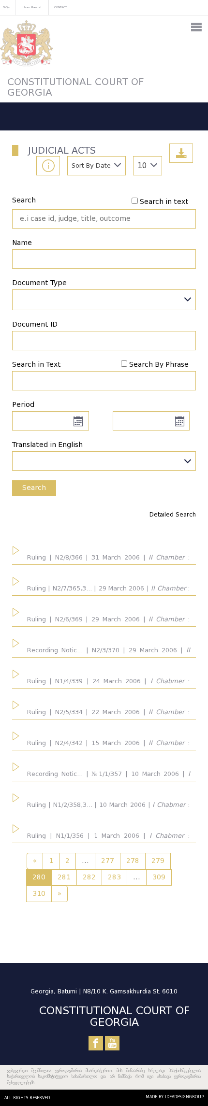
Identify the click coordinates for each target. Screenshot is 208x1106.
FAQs (6, 7)
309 (158, 877)
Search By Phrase (159, 364)
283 (114, 877)
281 (64, 877)
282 (89, 877)
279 (157, 861)
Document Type (39, 283)
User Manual (32, 7)
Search (24, 200)
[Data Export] (181, 153)
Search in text (164, 202)
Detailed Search (172, 514)
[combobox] (147, 165)
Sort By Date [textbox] (91, 165)
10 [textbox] (142, 165)
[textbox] (104, 458)
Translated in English (47, 445)
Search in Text (36, 364)
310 (38, 894)
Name (22, 243)
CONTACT (60, 7)
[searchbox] (17, 299)
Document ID (35, 324)
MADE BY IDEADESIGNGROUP (175, 1096)
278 (132, 861)
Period (23, 405)
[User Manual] (48, 165)
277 (107, 861)
